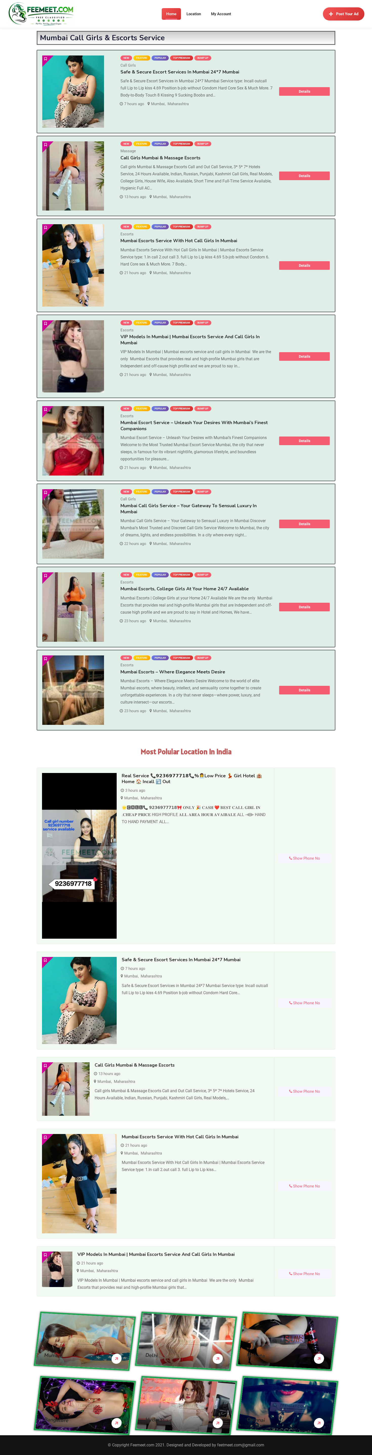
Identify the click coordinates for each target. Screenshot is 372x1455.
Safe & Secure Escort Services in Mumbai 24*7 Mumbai (179, 72)
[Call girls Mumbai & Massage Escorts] (73, 176)
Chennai (255, 1420)
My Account (221, 14)
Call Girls (128, 65)
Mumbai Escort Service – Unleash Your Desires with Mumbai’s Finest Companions (194, 425)
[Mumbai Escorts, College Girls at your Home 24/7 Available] (73, 607)
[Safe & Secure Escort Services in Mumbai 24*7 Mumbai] (73, 91)
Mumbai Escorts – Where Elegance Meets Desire (172, 672)
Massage (128, 151)
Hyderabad (158, 1420)
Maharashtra (178, 104)
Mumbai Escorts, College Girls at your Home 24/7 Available (184, 589)
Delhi (151, 1355)
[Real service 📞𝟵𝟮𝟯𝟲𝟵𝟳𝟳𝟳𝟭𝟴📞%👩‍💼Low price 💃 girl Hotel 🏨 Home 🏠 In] (79, 856)
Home (171, 14)
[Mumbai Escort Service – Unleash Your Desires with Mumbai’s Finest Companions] (73, 441)
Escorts (127, 234)
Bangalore (56, 1420)
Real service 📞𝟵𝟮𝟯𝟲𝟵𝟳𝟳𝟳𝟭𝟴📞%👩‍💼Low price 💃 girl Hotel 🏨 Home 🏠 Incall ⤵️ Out (192, 779)
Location (194, 14)
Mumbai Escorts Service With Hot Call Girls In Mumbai (178, 241)
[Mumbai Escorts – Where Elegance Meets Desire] (73, 690)
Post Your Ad (347, 14)
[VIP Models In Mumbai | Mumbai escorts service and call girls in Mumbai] (73, 356)
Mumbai (158, 104)
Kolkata (255, 1355)
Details (304, 91)
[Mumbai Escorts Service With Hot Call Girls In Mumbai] (73, 265)
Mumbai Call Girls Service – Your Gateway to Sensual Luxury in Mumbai (188, 509)
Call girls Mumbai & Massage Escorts (160, 158)
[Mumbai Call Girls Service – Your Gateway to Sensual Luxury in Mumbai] (73, 524)
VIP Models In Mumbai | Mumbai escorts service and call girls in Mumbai (156, 1254)
